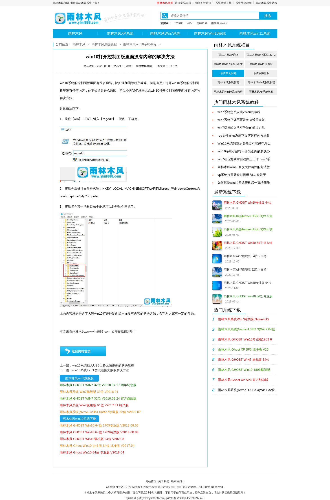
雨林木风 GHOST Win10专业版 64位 (247, 282)
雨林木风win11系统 (254, 33)
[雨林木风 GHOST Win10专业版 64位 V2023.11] (217, 285)
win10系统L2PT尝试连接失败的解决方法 (100, 370)
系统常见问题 (183, 2)
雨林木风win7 (219, 23)
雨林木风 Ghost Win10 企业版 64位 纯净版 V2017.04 (97, 445)
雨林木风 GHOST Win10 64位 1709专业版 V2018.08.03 (99, 425)
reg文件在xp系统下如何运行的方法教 (244, 135)
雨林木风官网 (165, 2)
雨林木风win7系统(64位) (228, 64)
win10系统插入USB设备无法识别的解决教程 (103, 365)
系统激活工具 (223, 2)
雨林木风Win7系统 (165, 33)
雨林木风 (201, 23)
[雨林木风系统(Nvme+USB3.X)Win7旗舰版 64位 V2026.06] (217, 218)
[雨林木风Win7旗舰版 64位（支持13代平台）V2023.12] (217, 258)
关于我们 (163, 481)
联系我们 (176, 481)
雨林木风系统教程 (266, 2)
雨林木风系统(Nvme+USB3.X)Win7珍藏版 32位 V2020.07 (100, 412)
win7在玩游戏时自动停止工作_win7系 (244, 159)
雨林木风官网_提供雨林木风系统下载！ (76, 2)
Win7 (189, 22)
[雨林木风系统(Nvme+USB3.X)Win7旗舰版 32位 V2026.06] (217, 232)
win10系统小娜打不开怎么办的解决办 (244, 151)
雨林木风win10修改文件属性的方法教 (244, 167)
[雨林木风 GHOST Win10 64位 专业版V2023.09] (217, 299)
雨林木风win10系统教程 (139, 44)
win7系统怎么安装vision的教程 (239, 112)
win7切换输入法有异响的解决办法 (241, 127)
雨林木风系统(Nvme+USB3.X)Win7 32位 (246, 390)
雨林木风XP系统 (120, 33)
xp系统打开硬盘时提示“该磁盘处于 (242, 175)
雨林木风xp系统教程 (261, 91)
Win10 (179, 22)
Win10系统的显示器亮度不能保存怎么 (244, 143)
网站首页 (150, 481)
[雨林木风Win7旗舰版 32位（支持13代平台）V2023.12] (217, 272)
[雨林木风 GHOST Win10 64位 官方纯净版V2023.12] (217, 245)
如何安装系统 (203, 2)
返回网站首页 (81, 351)
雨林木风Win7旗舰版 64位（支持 (245, 256)
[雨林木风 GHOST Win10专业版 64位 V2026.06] (217, 205)
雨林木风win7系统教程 (261, 82)
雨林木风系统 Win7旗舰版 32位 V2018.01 (89, 391)
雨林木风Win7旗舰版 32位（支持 (245, 269)
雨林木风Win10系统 (210, 33)
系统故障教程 (243, 2)
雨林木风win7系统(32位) (261, 54)
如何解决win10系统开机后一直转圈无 (244, 182)
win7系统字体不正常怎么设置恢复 (241, 120)
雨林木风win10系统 (261, 64)
